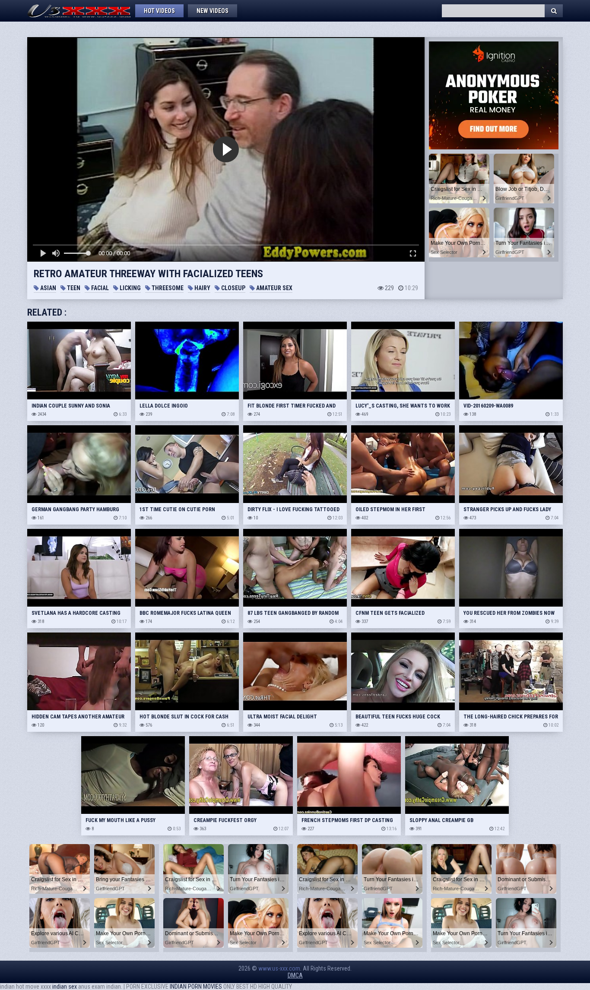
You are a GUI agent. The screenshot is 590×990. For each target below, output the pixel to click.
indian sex (64, 986)
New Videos (212, 10)
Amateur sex (273, 288)
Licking (129, 288)
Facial (99, 288)
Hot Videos (159, 10)
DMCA (295, 975)
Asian (47, 288)
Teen (73, 288)
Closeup (232, 288)
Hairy (201, 288)
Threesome (167, 288)
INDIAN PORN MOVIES (196, 986)
